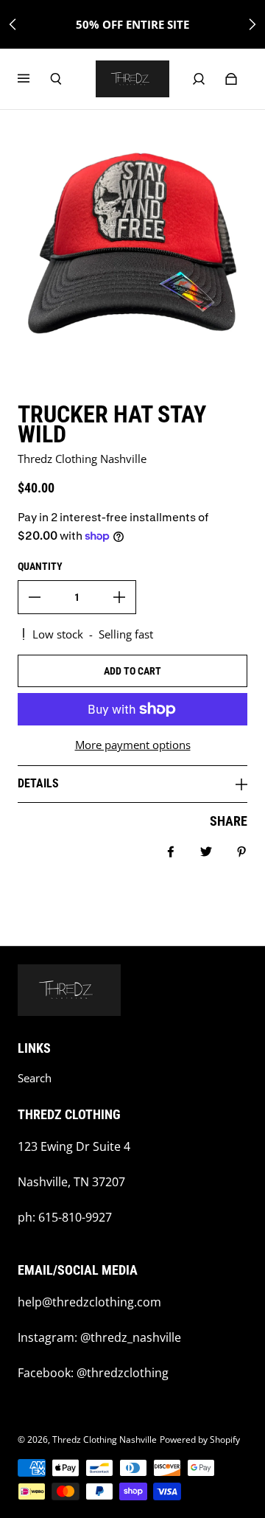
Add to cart (132, 671)
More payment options (133, 745)
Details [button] (38, 783)
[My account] (199, 79)
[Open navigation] (34, 79)
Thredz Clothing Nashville (104, 1439)
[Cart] (231, 79)
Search (35, 1078)
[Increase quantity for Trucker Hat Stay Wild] (119, 597)
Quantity (40, 566)
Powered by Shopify (200, 1439)
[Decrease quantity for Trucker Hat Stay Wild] (34, 597)
